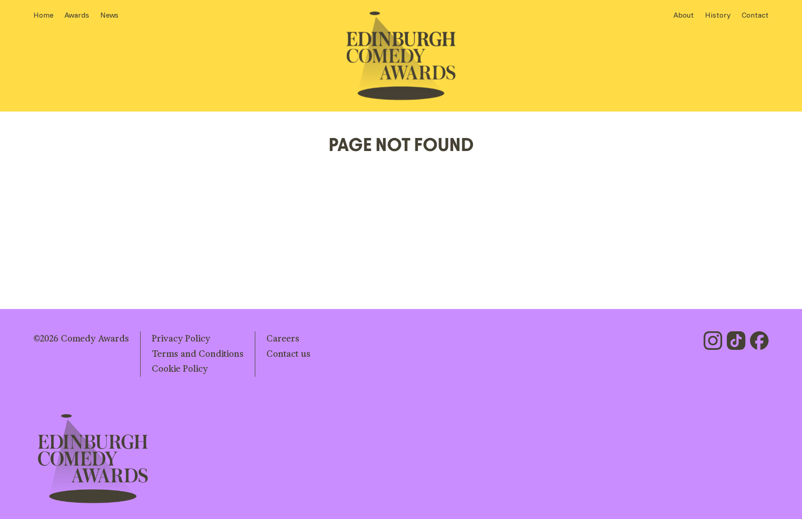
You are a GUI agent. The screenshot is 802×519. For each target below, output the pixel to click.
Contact (755, 15)
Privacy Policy (181, 339)
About (683, 15)
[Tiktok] (736, 340)
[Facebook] (759, 340)
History (718, 15)
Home (43, 15)
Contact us (288, 354)
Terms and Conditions (198, 354)
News (109, 15)
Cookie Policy (180, 369)
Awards (77, 15)
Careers (282, 339)
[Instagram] (713, 340)
